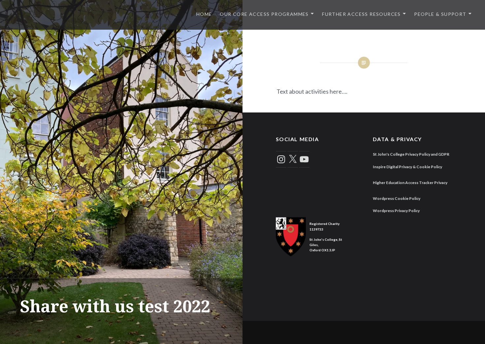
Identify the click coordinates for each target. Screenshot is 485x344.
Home (204, 14)
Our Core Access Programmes (264, 14)
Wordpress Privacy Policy (396, 210)
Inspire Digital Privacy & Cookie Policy (407, 166)
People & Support (440, 14)
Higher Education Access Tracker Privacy (410, 182)
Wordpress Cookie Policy (396, 198)
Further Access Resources (361, 14)
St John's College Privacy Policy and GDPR (411, 154)
